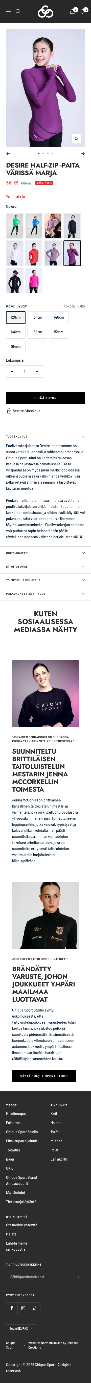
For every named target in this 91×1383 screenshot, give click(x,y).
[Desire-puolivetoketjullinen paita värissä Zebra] (72, 226)
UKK (9, 1168)
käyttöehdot (15, 1192)
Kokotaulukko (74, 306)
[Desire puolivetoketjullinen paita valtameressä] (15, 226)
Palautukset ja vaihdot (26, 593)
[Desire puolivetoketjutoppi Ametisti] (53, 226)
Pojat (54, 1150)
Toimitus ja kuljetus (23, 580)
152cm (37, 332)
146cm (16, 332)
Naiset (56, 1123)
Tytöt (55, 1132)
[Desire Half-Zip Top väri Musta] (15, 280)
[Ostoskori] (72, 11)
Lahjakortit (59, 1159)
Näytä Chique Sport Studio (44, 1076)
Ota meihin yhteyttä (21, 1225)
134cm (37, 317)
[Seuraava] (83, 153)
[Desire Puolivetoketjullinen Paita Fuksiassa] (34, 280)
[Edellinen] (8, 153)
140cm (59, 317)
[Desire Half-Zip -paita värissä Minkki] (53, 253)
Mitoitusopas (17, 566)
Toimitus (13, 1150)
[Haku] (18, 11)
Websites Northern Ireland (45, 1343)
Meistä (11, 1234)
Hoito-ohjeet (17, 553)
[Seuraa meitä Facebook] (11, 1308)
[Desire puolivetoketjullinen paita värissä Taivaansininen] (34, 226)
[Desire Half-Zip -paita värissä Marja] (72, 253)
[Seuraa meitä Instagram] (23, 1308)
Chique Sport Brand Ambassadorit (21, 1180)
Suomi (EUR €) (18, 1328)
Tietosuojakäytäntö (21, 1202)
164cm (16, 346)
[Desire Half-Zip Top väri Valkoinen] (15, 253)
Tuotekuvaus (17, 436)
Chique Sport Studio (22, 1132)
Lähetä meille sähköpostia (16, 1246)
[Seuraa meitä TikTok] (34, 1308)
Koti (54, 1113)
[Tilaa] (78, 1277)
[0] (82, 11)
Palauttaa (13, 1123)
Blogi (10, 1159)
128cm (16, 317)
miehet (56, 1141)
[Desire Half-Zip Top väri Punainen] (34, 253)
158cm (58, 332)
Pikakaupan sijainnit (21, 1141)
